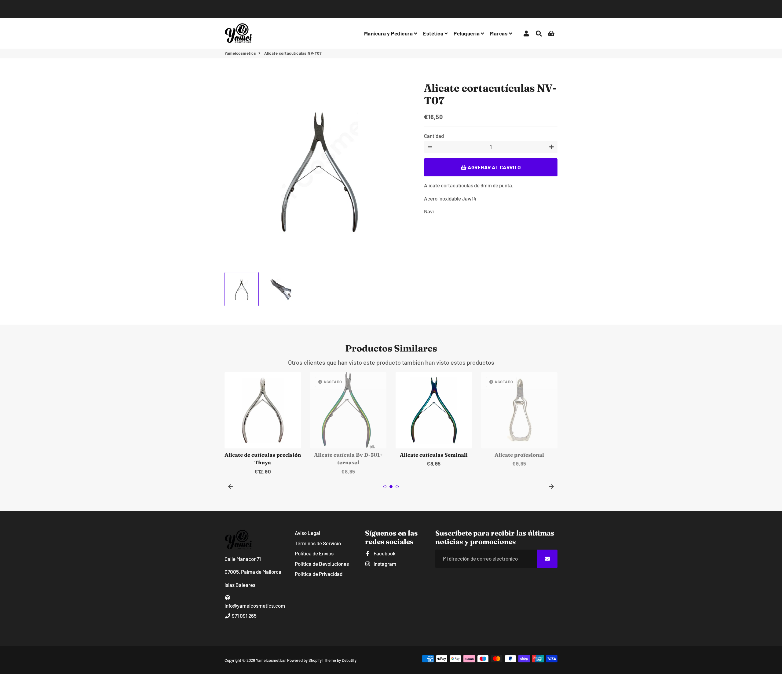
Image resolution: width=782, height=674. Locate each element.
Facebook (384, 553)
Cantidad (434, 135)
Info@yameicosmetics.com (255, 605)
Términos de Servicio (318, 543)
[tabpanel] (263, 424)
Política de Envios (314, 553)
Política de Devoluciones (322, 564)
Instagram (384, 564)
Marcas (499, 33)
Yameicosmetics (240, 53)
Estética (433, 33)
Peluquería (467, 33)
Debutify (349, 660)
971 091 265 (244, 616)
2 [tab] (391, 486)
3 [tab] (397, 486)
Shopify (315, 660)
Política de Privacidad (318, 574)
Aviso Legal (307, 533)
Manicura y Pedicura (389, 33)
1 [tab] (384, 486)
